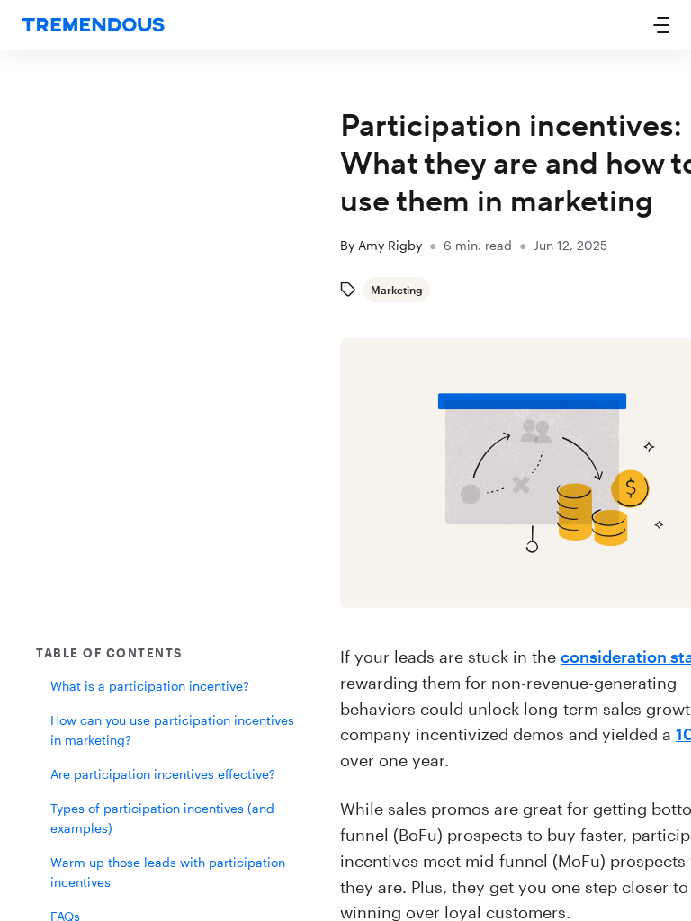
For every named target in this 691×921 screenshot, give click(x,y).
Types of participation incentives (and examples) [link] (162, 818)
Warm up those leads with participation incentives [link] (167, 872)
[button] (661, 25)
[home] (93, 25)
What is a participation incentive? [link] (149, 685)
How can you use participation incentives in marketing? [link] (172, 729)
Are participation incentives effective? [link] (162, 774)
